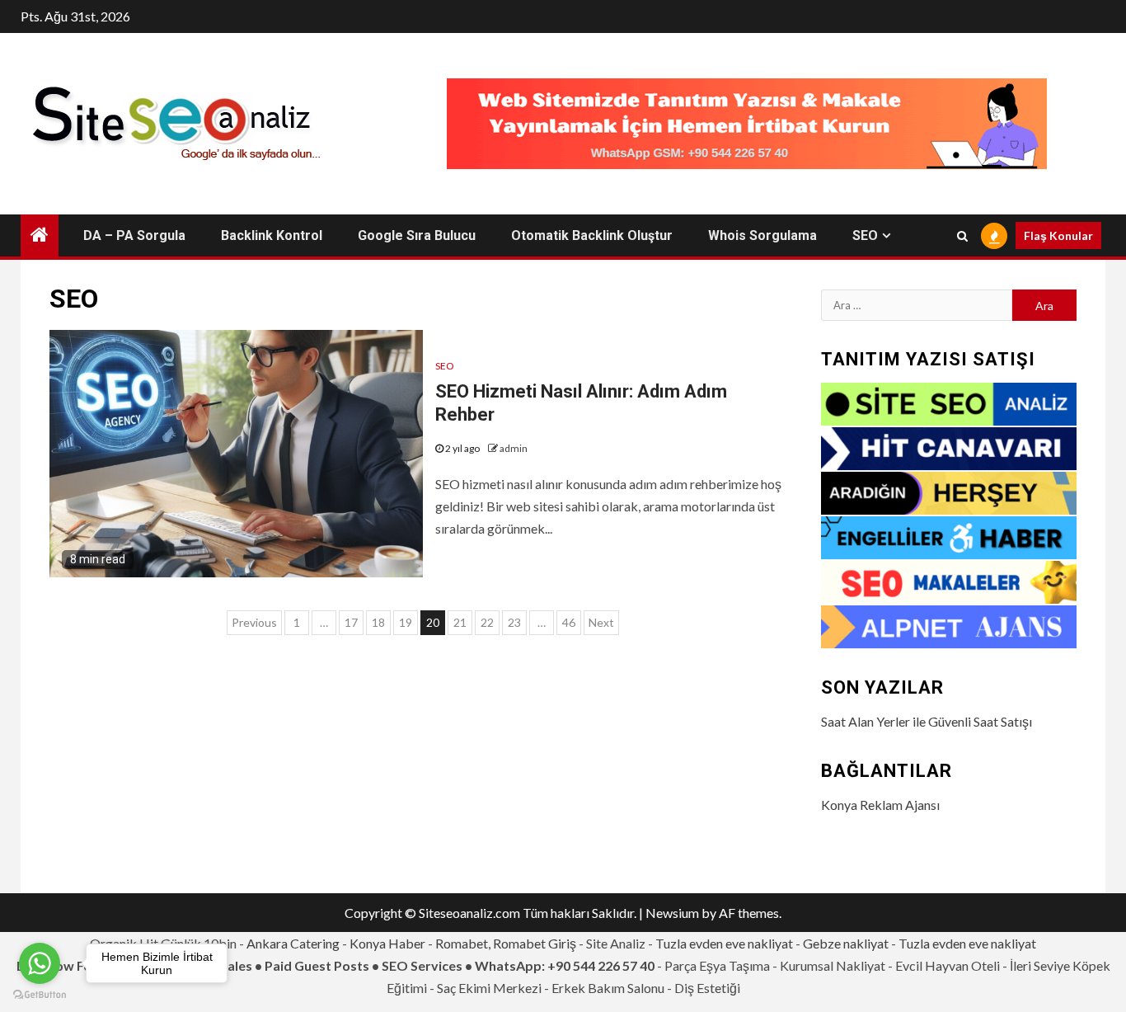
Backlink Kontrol (271, 235)
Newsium (672, 912)
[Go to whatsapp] (39, 963)
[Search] (962, 236)
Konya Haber (387, 943)
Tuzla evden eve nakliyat (724, 943)
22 (487, 622)
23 (514, 622)
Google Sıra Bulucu (417, 235)
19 (405, 622)
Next (601, 622)
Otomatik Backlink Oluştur (592, 235)
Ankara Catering (293, 943)
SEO (865, 235)
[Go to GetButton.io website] (39, 995)
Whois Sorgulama (762, 235)
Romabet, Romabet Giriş (505, 943)
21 (460, 622)
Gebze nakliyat (846, 943)
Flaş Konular (1058, 235)
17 (351, 622)
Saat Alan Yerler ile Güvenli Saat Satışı (926, 721)
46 (568, 622)
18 (378, 622)
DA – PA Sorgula (134, 235)
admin (514, 448)
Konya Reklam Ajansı (880, 804)
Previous (254, 622)
